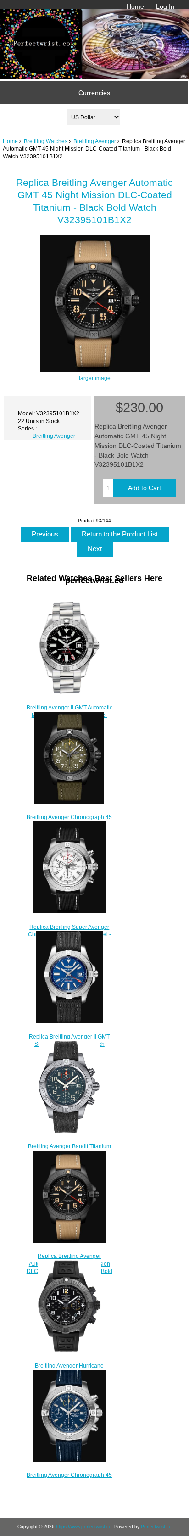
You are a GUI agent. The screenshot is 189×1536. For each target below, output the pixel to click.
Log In (165, 6)
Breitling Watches (45, 141)
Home (135, 6)
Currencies (94, 92)
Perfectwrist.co (156, 1526)
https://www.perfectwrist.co (83, 1526)
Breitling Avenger (94, 141)
